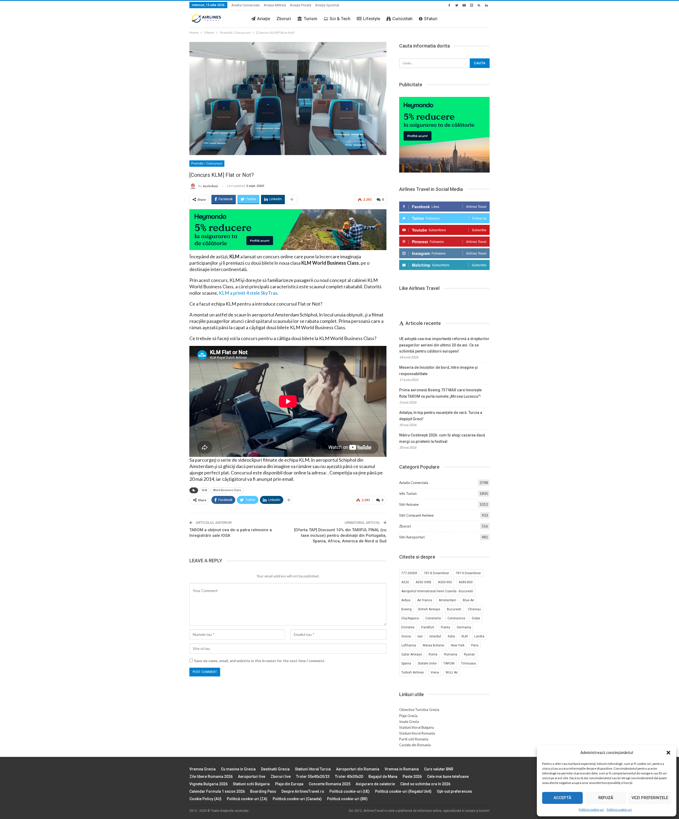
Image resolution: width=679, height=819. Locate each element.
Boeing (406, 609)
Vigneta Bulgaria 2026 (208, 784)
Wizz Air (452, 672)
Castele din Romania (415, 745)
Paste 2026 (412, 776)
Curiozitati (402, 18)
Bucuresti (454, 609)
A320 (405, 582)
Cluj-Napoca (410, 618)
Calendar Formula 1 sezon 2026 (217, 791)
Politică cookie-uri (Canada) (297, 799)
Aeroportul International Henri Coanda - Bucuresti (437, 591)
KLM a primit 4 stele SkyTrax (248, 293)
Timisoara (468, 663)
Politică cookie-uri (591, 810)
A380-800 (466, 582)
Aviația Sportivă (327, 5)
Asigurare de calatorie (375, 784)
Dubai (476, 618)
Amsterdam (447, 600)
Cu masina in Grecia (238, 769)
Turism (310, 18)
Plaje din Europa (289, 784)
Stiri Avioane (409, 504)
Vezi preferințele (650, 797)
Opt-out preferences (454, 791)
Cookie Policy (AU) (205, 799)
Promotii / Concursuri (207, 163)
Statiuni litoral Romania (417, 733)
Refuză (605, 797)
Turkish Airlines (412, 672)
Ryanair (469, 654)
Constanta (433, 618)
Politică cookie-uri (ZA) (247, 799)
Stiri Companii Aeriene (416, 515)
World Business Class (227, 490)
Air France (424, 600)
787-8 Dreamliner (436, 573)
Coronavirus (456, 618)
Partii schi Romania (413, 739)
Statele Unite (427, 663)
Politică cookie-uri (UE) (349, 791)
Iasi (420, 636)
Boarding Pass (263, 791)
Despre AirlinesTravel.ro (302, 791)
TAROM (448, 663)
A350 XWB (423, 582)
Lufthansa (408, 645)
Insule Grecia (409, 721)
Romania (450, 654)
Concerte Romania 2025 (329, 784)
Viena (434, 672)
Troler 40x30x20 (349, 776)
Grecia (406, 636)
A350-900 (445, 582)
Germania (464, 627)
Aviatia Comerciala (245, 5)
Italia (451, 636)
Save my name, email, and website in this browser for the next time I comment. (259, 661)
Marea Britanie (433, 645)
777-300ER (409, 573)
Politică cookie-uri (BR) (347, 799)
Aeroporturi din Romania (357, 769)
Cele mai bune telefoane (448, 776)
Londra (479, 636)
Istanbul (435, 636)
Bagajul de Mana (382, 776)
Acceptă (562, 797)
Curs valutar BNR (438, 769)
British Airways (429, 609)
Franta (445, 627)
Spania (406, 663)
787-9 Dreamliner (468, 573)
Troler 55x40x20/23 (313, 776)
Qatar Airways (411, 654)
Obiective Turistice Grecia (419, 709)
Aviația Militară (275, 5)
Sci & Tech (340, 18)
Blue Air (468, 600)
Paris (474, 645)
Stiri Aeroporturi (412, 537)
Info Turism (408, 493)
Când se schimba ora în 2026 (425, 784)
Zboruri (283, 18)
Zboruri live (281, 776)
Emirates (408, 627)
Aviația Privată (300, 5)
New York (457, 645)
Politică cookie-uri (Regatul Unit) (403, 791)
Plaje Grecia (408, 716)
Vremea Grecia (202, 769)
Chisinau (474, 609)
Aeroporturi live (251, 776)
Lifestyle (371, 18)
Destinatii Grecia (275, 769)
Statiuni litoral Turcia (313, 769)
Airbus (406, 600)
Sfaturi (430, 18)
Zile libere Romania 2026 (211, 776)
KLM (204, 490)
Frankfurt (427, 627)
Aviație (263, 18)
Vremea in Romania (402, 769)
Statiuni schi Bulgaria (251, 784)
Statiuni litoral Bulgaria (416, 727)
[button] (668, 752)
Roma (433, 654)
